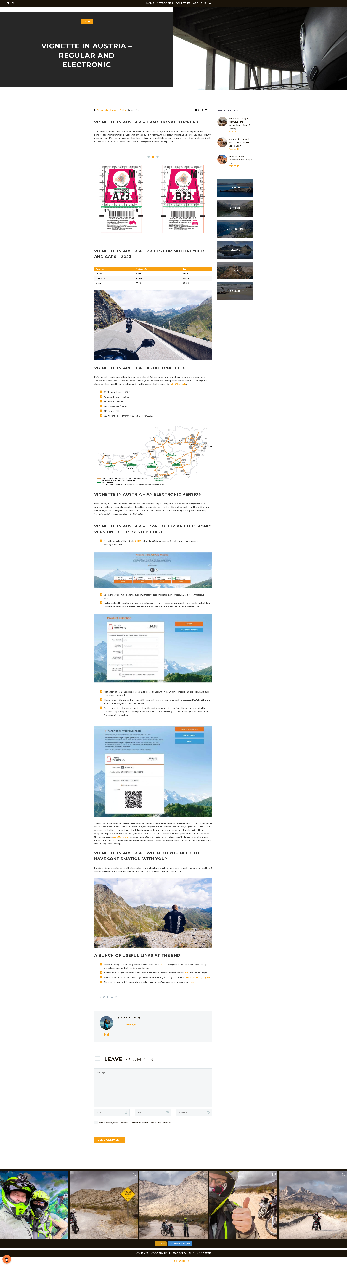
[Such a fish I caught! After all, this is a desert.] (173, 1206)
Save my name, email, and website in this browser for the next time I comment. (135, 1123)
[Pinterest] (104, 998)
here (163, 965)
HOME (150, 3)
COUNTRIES (183, 3)
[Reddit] (116, 998)
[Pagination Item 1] (148, 157)
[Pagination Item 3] (157, 157)
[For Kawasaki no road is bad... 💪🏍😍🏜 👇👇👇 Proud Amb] (104, 1206)
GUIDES (87, 21)
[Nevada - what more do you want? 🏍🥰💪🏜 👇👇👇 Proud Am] (313, 1206)
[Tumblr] (108, 998)
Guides (123, 110)
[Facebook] (96, 998)
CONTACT (142, 1254)
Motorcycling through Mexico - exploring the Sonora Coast (239, 142)
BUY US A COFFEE (200, 1254)
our (186, 973)
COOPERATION (160, 1254)
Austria (104, 110)
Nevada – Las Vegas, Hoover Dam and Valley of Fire (241, 159)
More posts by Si (128, 1025)
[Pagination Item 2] (153, 157)
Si (98, 110)
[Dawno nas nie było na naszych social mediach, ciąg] (34, 1206)
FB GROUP (179, 1254)
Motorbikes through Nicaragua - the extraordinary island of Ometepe (239, 123)
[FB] (7, 3)
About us (199, 3)
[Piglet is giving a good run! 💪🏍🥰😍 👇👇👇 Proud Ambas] (243, 1206)
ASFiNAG (137, 542)
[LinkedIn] (112, 998)
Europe (113, 110)
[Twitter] (100, 998)
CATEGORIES (165, 3)
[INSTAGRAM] (12, 3)
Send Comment (109, 1141)
